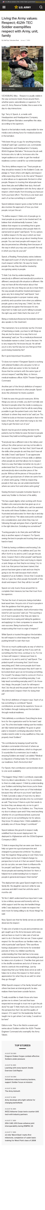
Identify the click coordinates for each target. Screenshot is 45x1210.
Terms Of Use (11, 1200)
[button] (1, 4)
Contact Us (21, 1197)
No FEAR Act (12, 1203)
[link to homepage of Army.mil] (22, 7)
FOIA (37, 1200)
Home (11, 1197)
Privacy (33, 1197)
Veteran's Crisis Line (29, 1203)
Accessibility (26, 1200)
